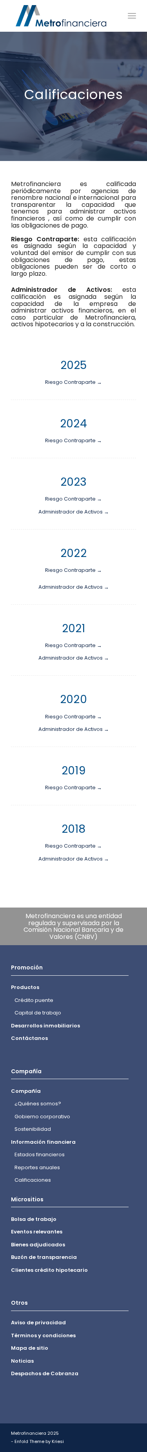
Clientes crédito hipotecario (49, 1270)
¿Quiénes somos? (38, 1103)
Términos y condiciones (43, 1335)
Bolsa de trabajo (33, 1219)
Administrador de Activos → (73, 511)
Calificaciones (33, 1180)
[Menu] (132, 15)
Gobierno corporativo (42, 1116)
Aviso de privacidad (38, 1322)
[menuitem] (132, 15)
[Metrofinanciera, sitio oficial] (61, 15)
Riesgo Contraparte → (73, 382)
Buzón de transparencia (44, 1257)
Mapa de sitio (29, 1348)
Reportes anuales (37, 1167)
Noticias (22, 1361)
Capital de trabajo (38, 1012)
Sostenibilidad (33, 1129)
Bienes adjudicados (38, 1244)
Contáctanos (29, 1038)
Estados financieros (40, 1154)
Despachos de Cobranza (44, 1373)
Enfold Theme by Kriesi (39, 1441)
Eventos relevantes (36, 1231)
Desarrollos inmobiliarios (45, 1025)
